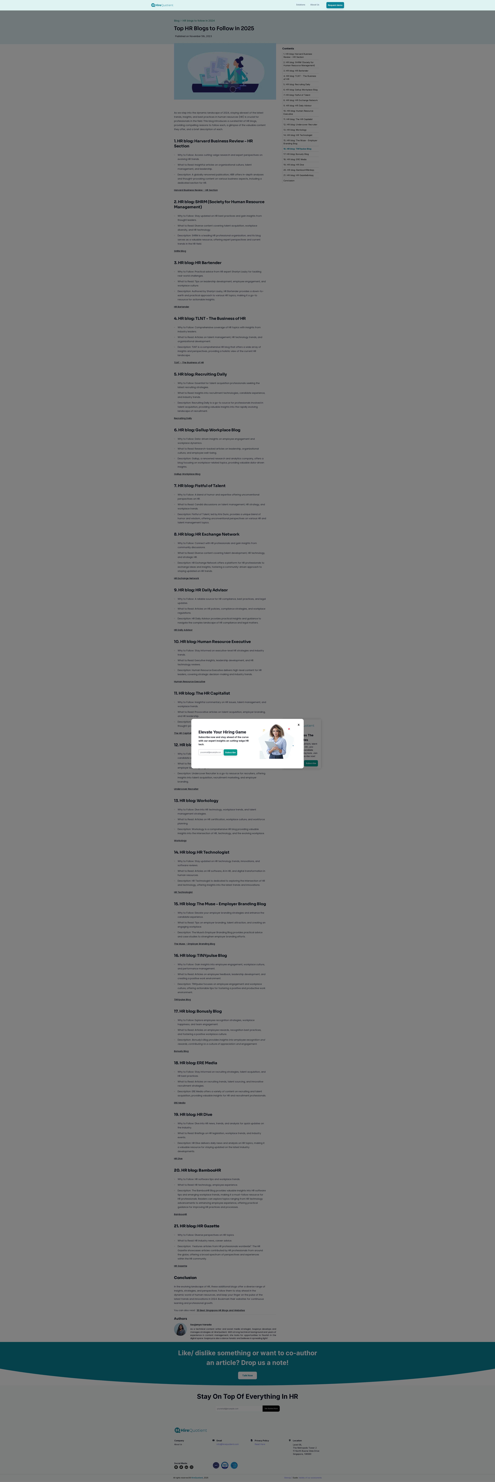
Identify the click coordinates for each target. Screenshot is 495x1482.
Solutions (300, 4)
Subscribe (230, 752)
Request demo (335, 5)
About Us (314, 4)
